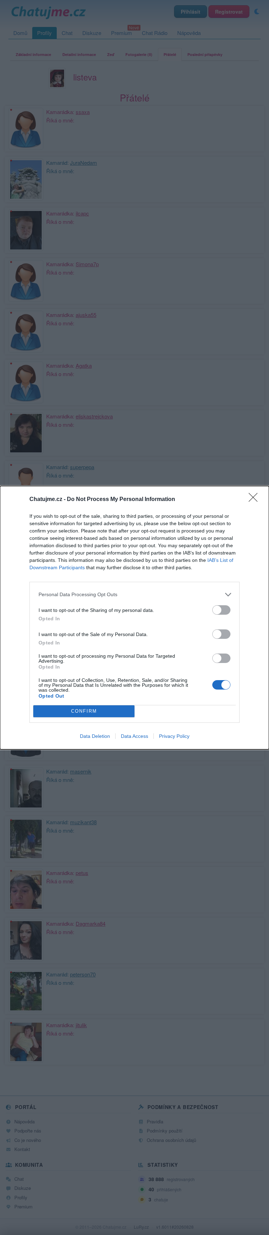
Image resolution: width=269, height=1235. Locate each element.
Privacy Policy (174, 736)
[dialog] (134, 617)
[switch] (221, 610)
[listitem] (134, 594)
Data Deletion (95, 736)
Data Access (134, 736)
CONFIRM (84, 711)
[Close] (255, 499)
